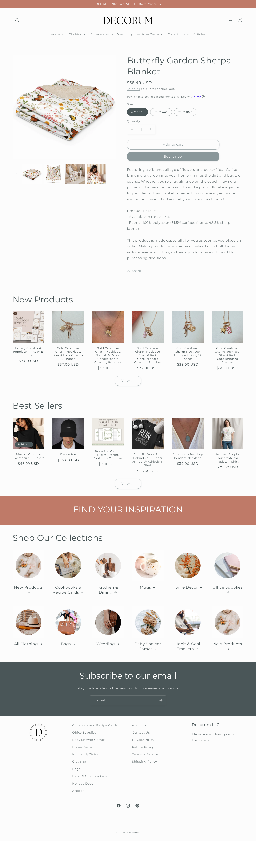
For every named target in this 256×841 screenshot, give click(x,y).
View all (128, 381)
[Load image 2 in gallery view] (53, 174)
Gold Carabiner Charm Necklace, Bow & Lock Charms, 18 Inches (68, 353)
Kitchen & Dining (108, 590)
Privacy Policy (143, 740)
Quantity (133, 121)
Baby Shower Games (148, 646)
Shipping (133, 88)
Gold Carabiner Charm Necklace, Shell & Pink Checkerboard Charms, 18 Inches (147, 355)
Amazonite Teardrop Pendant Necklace (187, 456)
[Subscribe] (161, 700)
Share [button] (136, 271)
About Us (139, 725)
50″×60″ (161, 112)
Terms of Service (145, 754)
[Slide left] (17, 173)
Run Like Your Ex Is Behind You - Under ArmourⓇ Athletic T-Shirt (148, 460)
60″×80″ (185, 112)
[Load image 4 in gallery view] (96, 174)
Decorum (133, 832)
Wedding (105, 644)
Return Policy (143, 747)
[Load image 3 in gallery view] (75, 174)
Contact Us (141, 732)
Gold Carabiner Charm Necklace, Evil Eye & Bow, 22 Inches (187, 353)
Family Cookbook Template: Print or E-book (28, 352)
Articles (78, 791)
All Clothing (26, 644)
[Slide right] (112, 173)
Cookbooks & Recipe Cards (67, 590)
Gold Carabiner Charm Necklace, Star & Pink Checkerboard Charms (227, 355)
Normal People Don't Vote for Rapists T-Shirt (227, 458)
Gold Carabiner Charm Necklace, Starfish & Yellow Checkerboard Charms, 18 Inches (108, 355)
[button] (17, 20)
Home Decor (185, 587)
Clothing (79, 762)
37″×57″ (137, 112)
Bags (66, 644)
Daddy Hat (68, 454)
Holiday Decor (83, 783)
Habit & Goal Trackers (187, 646)
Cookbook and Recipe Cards (94, 725)
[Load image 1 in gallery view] (32, 174)
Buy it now (173, 156)
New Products (28, 587)
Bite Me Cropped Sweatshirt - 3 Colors (28, 456)
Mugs (145, 587)
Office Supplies (227, 587)
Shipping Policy (144, 762)
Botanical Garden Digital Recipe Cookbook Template (108, 455)
